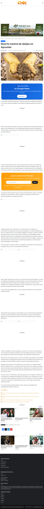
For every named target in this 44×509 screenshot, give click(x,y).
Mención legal (3, 461)
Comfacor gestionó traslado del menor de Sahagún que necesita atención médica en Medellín (20, 393)
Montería (9, 38)
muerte (18, 424)
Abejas (7, 424)
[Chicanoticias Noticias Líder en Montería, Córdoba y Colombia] (22, 3)
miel (15, 424)
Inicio (3, 38)
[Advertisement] (22, 14)
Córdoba (5, 38)
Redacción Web (4, 50)
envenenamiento (11, 424)
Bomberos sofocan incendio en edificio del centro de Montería (15, 401)
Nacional (2, 500)
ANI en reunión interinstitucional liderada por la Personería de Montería (17, 400)
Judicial (2, 498)
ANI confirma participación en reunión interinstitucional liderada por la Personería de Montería (20, 397)
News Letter (3, 463)
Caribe (2, 502)
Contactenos (3, 465)
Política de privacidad (5, 467)
